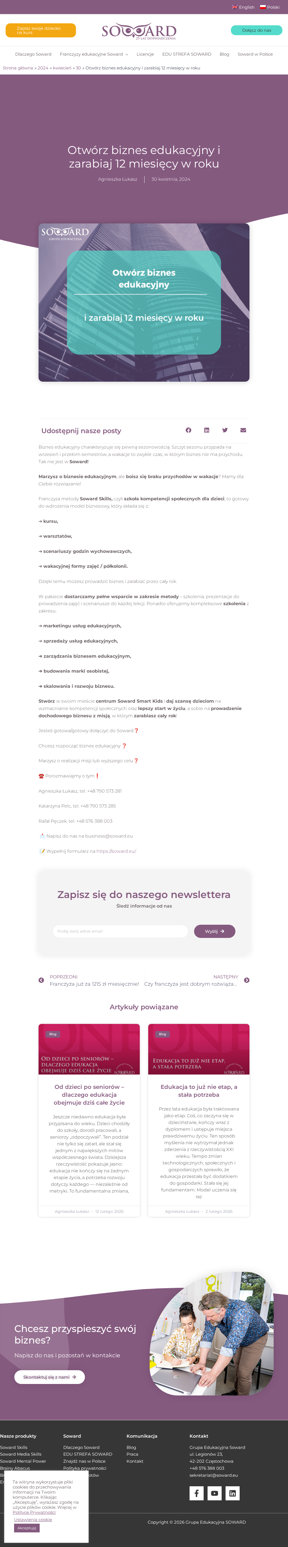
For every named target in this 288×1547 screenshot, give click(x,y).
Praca (132, 1454)
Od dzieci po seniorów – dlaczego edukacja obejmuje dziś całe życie (89, 1095)
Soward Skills (13, 1447)
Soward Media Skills (20, 1454)
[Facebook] (197, 1493)
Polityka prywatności (84, 1468)
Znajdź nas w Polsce (84, 1461)
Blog (131, 1447)
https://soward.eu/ (116, 851)
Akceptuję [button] (26, 1528)
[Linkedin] (233, 1493)
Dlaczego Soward (81, 1447)
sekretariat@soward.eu (214, 1475)
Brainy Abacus (15, 1468)
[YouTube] (215, 1493)
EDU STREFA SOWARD (87, 1454)
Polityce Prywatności (34, 1512)
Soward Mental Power (23, 1461)
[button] (41, 30)
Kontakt (135, 1461)
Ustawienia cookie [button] (33, 1519)
